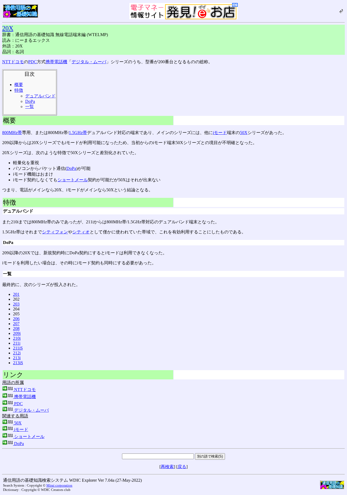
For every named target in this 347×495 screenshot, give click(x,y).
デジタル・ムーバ (89, 61)
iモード (220, 132)
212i (17, 353)
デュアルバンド (40, 96)
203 (16, 304)
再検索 (167, 466)
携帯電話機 (56, 61)
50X (244, 132)
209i (17, 333)
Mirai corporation (59, 485)
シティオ (81, 232)
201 (16, 294)
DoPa (30, 101)
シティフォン (55, 232)
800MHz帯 (12, 132)
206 (16, 318)
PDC (32, 61)
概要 (18, 84)
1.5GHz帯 (78, 132)
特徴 (18, 90)
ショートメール (72, 179)
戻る (182, 466)
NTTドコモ (13, 61)
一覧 (29, 106)
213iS (18, 362)
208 (16, 328)
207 (16, 323)
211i (16, 343)
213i (17, 358)
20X (7, 28)
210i (17, 338)
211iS (18, 348)
